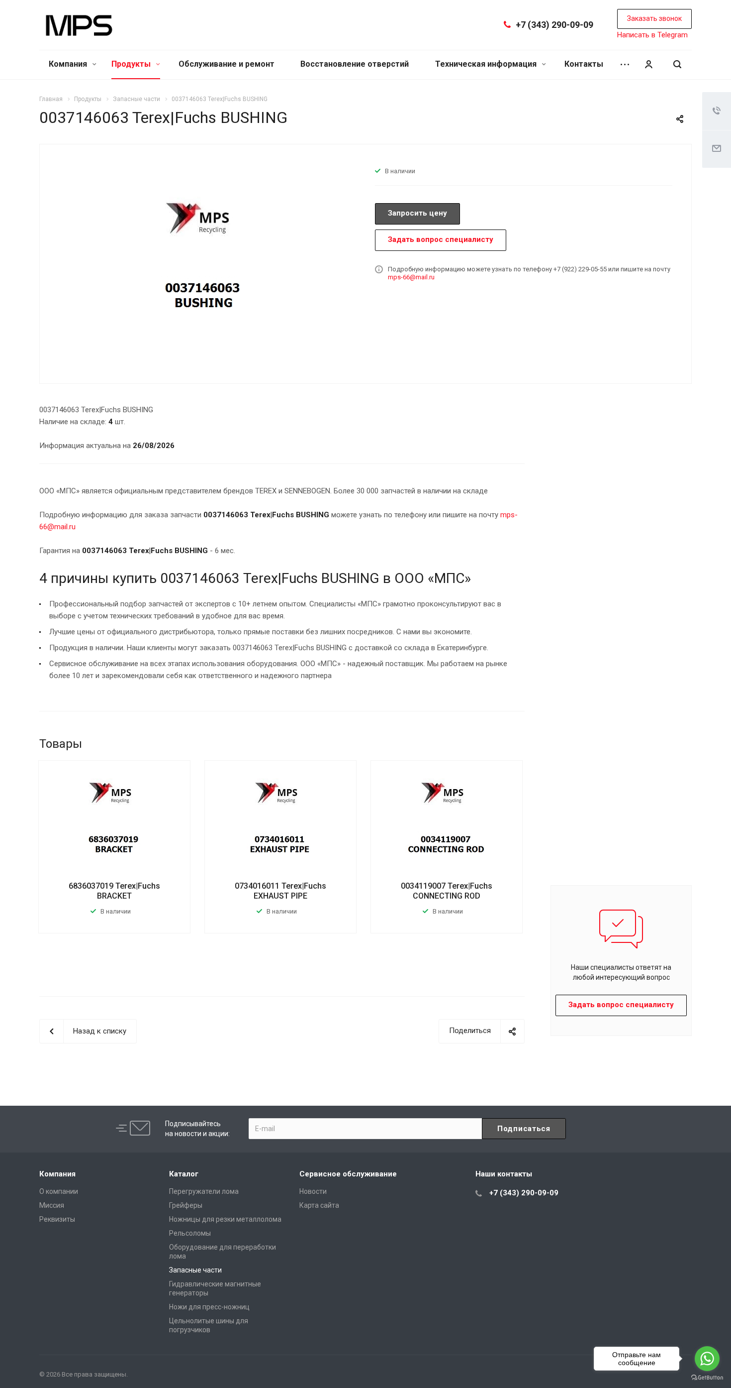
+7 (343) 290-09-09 (554, 24)
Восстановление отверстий (354, 64)
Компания (69, 64)
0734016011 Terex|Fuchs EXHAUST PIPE (280, 891)
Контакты (583, 64)
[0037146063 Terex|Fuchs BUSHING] (203, 262)
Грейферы (185, 1205)
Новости (313, 1191)
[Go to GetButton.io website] (707, 1378)
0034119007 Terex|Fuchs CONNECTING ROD (446, 891)
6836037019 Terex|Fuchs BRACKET (114, 891)
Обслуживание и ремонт (226, 64)
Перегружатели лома (204, 1191)
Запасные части (195, 1270)
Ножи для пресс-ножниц (209, 1307)
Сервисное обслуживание (348, 1173)
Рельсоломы (190, 1233)
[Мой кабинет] (648, 64)
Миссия (51, 1205)
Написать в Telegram (652, 34)
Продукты (132, 64)
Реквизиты (57, 1219)
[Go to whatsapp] (707, 1358)
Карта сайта (319, 1205)
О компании (58, 1191)
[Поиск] (677, 64)
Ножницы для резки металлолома (225, 1219)
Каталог (183, 1173)
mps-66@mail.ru (411, 277)
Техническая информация (487, 64)
